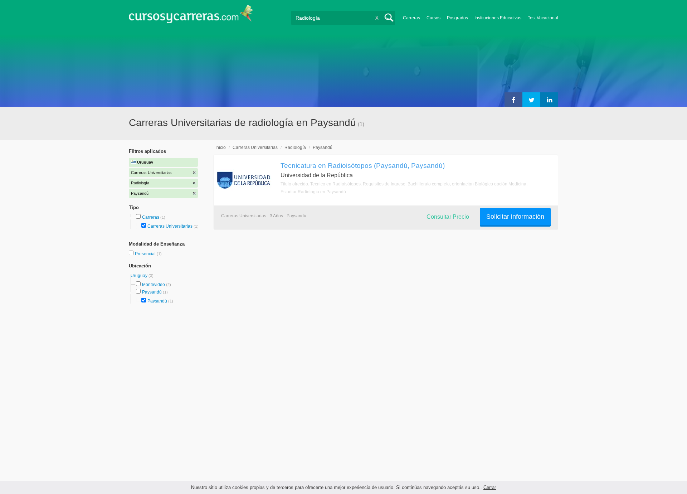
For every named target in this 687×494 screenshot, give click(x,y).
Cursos (433, 18)
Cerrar (489, 487)
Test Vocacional (543, 18)
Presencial (146, 253)
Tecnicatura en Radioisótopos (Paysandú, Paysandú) (363, 165)
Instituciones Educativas (497, 18)
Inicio (220, 147)
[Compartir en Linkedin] (549, 99)
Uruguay (139, 275)
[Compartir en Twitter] (531, 99)
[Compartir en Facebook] (513, 99)
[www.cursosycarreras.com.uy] (191, 16)
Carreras (411, 18)
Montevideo (153, 284)
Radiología (295, 147)
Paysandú (152, 292)
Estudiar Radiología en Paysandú (313, 191)
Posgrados (457, 18)
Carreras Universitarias (170, 226)
